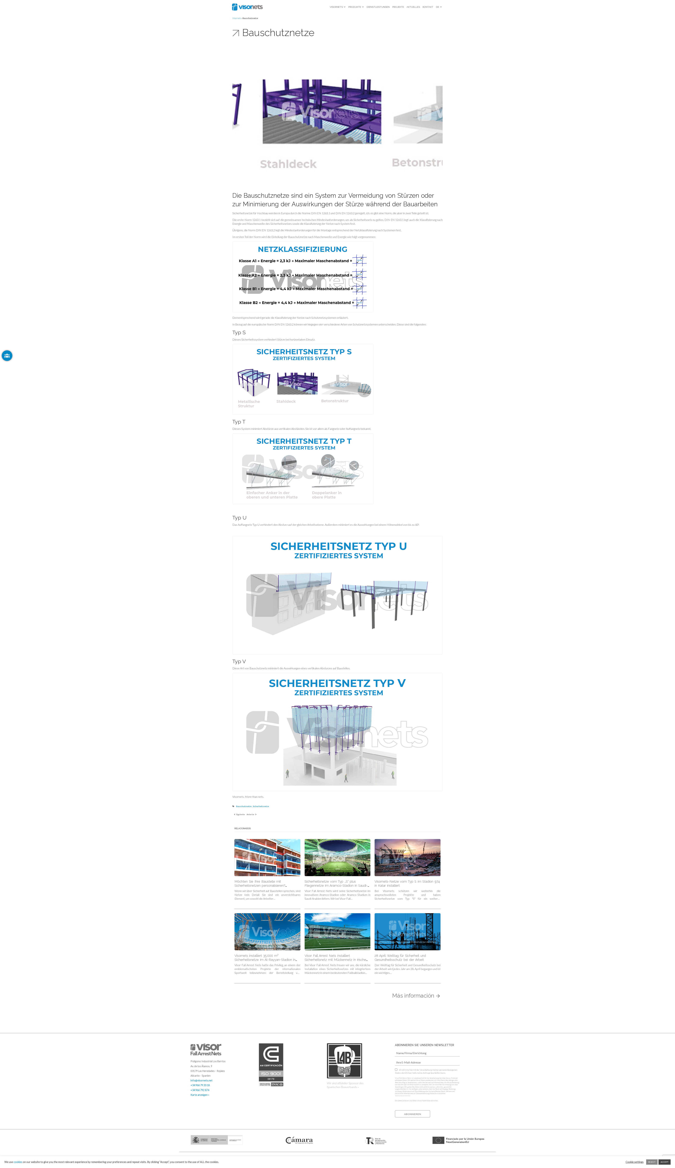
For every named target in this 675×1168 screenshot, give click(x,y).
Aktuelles (413, 7)
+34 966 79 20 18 (200, 1085)
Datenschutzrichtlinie (402, 1096)
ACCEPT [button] (664, 1162)
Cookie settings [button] (635, 1161)
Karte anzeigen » (200, 1094)
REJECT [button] (651, 1162)
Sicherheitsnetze (261, 806)
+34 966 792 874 (200, 1090)
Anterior (251, 814)
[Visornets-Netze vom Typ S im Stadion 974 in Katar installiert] (408, 857)
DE (437, 7)
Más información (414, 995)
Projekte (398, 7)
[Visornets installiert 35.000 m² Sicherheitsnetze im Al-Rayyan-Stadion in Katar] (267, 931)
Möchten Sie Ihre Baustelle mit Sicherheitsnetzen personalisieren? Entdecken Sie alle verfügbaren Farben (263, 885)
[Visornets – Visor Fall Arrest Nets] (247, 7)
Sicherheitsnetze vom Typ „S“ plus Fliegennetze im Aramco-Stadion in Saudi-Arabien (336, 885)
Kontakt (428, 7)
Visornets (336, 7)
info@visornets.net (202, 1080)
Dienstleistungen (378, 7)
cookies (18, 1161)
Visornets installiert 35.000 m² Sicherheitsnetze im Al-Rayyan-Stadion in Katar (264, 960)
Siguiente (240, 814)
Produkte (354, 7)
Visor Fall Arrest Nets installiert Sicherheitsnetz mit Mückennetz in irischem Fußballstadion (337, 960)
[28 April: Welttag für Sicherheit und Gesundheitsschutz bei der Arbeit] (408, 931)
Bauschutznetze (244, 806)
